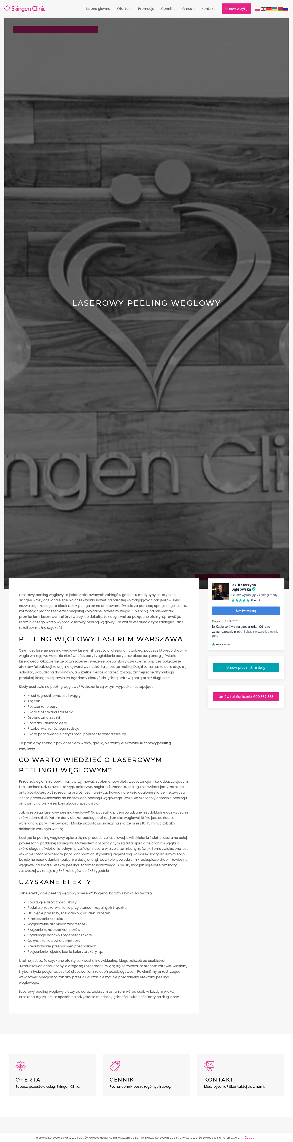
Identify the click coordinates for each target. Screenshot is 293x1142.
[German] (269, 8)
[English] (263, 8)
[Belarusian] (280, 8)
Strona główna (98, 8)
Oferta (122, 8)
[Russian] (286, 8)
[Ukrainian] (275, 8)
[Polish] (258, 8)
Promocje (146, 8)
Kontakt (208, 8)
